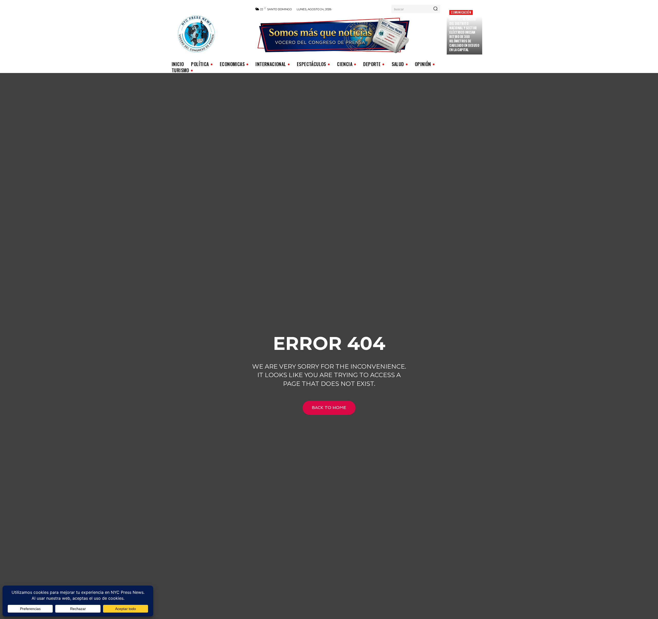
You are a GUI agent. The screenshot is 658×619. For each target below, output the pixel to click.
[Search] (435, 9)
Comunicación (461, 12)
